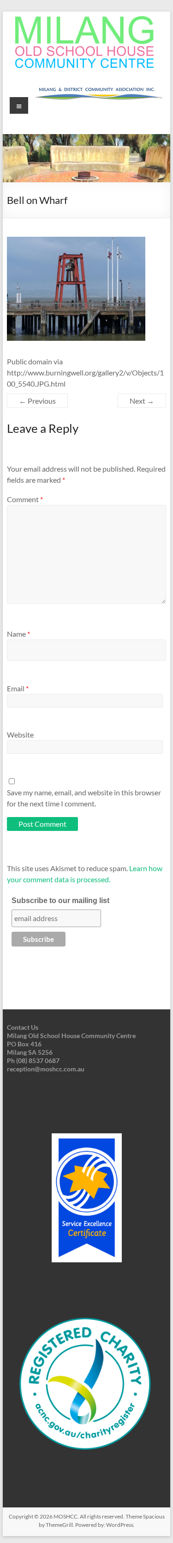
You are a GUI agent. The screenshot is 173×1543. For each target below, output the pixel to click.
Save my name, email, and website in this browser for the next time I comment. (84, 798)
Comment (25, 499)
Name (18, 633)
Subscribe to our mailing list (60, 900)
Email (18, 688)
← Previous (37, 400)
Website (20, 734)
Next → (142, 400)
